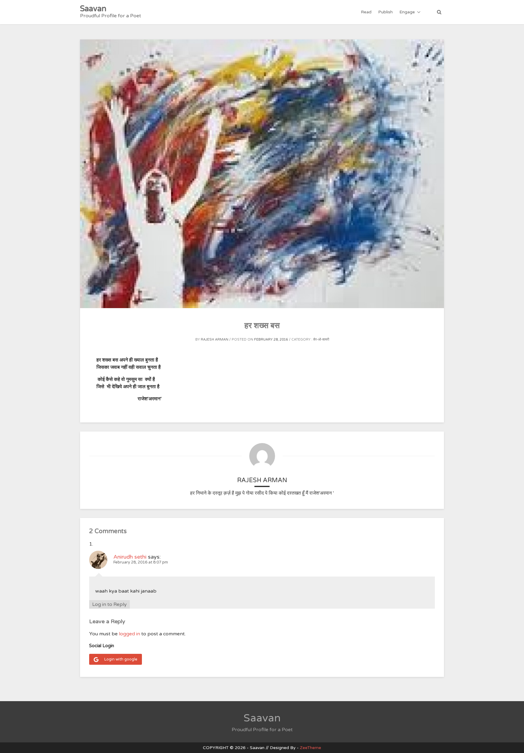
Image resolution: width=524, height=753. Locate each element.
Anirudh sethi (129, 556)
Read (366, 12)
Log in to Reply (109, 604)
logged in (129, 634)
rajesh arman (214, 339)
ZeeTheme (310, 747)
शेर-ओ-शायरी (321, 339)
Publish (385, 12)
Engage (407, 12)
